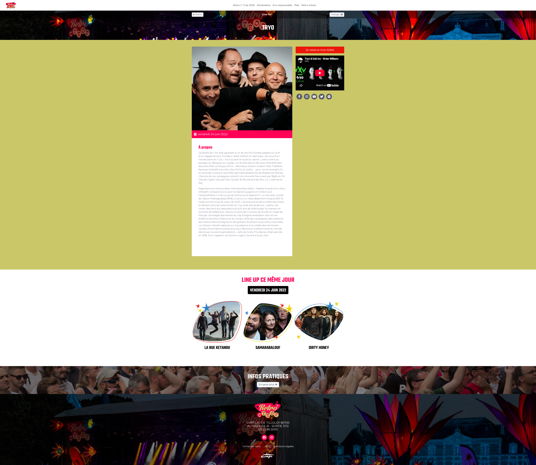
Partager (335, 14)
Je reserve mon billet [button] (320, 50)
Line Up (266, 14)
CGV (267, 446)
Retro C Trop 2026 (244, 5)
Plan (296, 5)
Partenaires (264, 5)
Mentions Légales (284, 446)
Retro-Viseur (309, 5)
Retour (198, 14)
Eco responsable (282, 5)
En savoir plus (266, 384)
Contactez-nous (251, 446)
